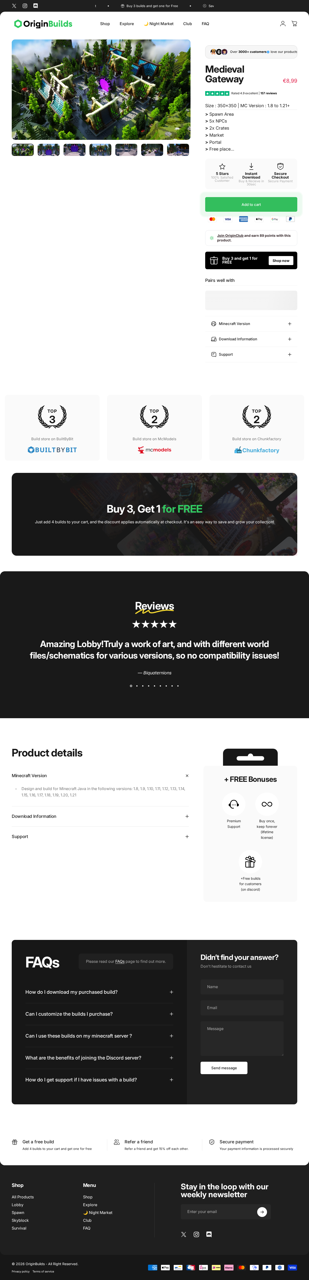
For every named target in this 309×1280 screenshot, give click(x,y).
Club (87, 1220)
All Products (23, 1196)
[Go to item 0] (23, 150)
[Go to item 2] (49, 150)
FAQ (86, 1228)
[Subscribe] (262, 1212)
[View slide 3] (143, 686)
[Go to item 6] (152, 150)
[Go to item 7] (178, 150)
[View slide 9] (178, 686)
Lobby (17, 1204)
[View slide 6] (160, 686)
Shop (88, 1196)
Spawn (18, 1212)
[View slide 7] (166, 686)
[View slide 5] (155, 686)
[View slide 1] (131, 686)
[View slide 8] (172, 686)
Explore (90, 1204)
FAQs (120, 961)
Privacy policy (21, 1271)
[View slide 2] (137, 686)
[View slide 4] (149, 686)
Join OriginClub (230, 235)
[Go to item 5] (126, 150)
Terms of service (43, 1271)
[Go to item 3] (74, 150)
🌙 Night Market (97, 1212)
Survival (19, 1228)
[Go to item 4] (100, 150)
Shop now (281, 260)
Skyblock (20, 1220)
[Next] (178, 97)
